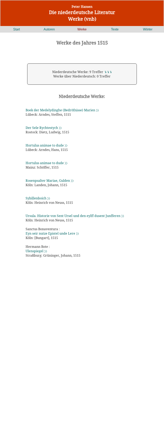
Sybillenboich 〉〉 (38, 198)
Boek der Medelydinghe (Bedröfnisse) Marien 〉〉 (62, 110)
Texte (115, 29)
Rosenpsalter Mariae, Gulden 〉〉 (50, 180)
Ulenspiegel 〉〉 (36, 251)
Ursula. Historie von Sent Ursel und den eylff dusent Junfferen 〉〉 (75, 216)
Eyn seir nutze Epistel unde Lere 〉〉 (52, 233)
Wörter (147, 29)
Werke (82, 29)
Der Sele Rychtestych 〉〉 (44, 128)
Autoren (49, 29)
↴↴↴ (108, 72)
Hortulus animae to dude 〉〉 (46, 145)
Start (16, 29)
